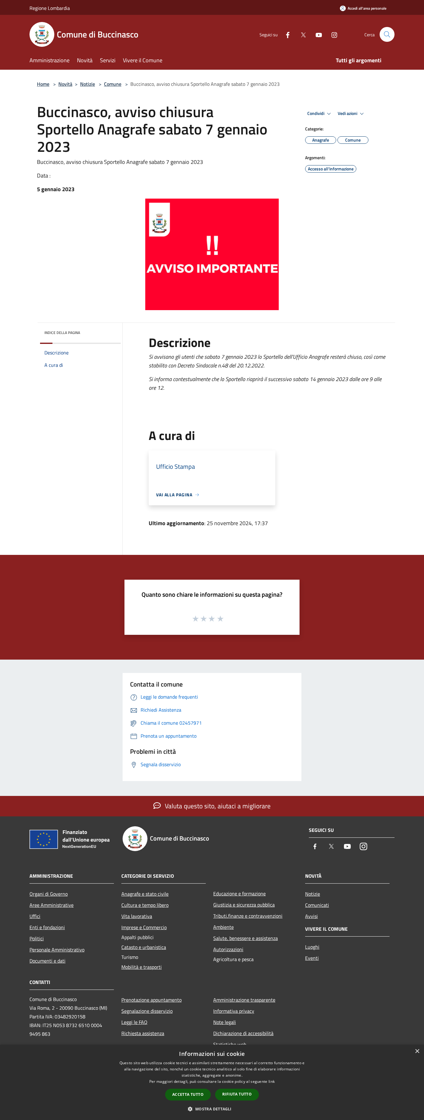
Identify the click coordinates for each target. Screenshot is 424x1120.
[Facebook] (285, 34)
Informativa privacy (233, 1011)
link (271, 1081)
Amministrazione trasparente (244, 1000)
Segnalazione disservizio (147, 1011)
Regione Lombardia (49, 8)
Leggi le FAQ (134, 1022)
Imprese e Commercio (144, 927)
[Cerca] (387, 34)
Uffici (34, 916)
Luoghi (312, 947)
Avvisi (311, 916)
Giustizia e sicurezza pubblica (244, 904)
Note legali (224, 1022)
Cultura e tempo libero (145, 905)
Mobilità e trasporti (141, 967)
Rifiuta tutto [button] (237, 1094)
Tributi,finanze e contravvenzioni (247, 916)
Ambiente (223, 927)
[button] (211, 1109)
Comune (112, 84)
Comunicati (317, 905)
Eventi (312, 958)
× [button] (417, 1051)
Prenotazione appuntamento (151, 1000)
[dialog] (212, 1082)
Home (43, 84)
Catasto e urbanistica (143, 947)
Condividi (316, 113)
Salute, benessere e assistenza (245, 938)
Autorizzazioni (228, 949)
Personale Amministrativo (56, 949)
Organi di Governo (48, 894)
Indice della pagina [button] (62, 333)
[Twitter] (301, 34)
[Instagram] (332, 34)
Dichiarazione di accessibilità (243, 1033)
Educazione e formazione (239, 893)
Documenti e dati (47, 960)
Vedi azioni (348, 113)
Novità (65, 84)
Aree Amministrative (51, 905)
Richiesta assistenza (142, 1033)
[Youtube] (316, 34)
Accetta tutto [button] (188, 1094)
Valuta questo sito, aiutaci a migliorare (217, 806)
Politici (36, 938)
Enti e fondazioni (47, 927)
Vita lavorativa (136, 916)
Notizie (87, 84)
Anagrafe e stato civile (145, 894)
